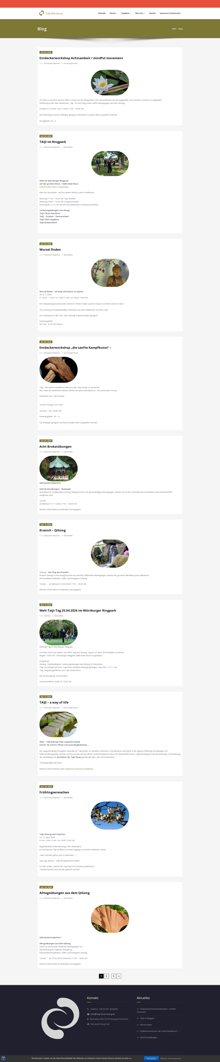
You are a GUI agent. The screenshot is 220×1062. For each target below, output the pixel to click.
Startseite (102, 13)
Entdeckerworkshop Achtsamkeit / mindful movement (81, 58)
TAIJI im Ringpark (52, 142)
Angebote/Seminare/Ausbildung (79, 768)
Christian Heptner (52, 63)
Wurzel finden (50, 249)
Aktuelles (68, 147)
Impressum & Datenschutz (170, 13)
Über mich (139, 13)
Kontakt (152, 13)
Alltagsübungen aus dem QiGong (64, 893)
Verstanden (151, 1059)
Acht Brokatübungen (55, 446)
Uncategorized (71, 63)
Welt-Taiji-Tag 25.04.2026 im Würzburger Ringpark (77, 610)
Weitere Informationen (171, 1058)
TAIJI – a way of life (53, 702)
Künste (112, 13)
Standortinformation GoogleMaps (54, 186)
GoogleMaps (96, 655)
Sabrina (47, 616)
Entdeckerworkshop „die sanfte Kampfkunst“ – (75, 347)
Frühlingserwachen (54, 792)
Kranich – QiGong (52, 530)
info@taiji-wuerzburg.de (103, 1014)
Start (174, 29)
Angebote (125, 13)
